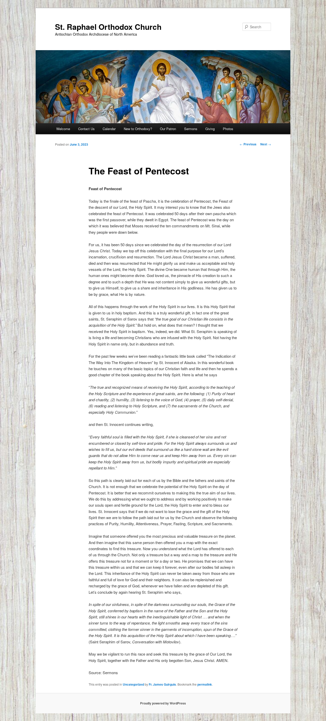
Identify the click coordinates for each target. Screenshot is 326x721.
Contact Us (86, 128)
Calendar (109, 128)
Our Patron (168, 128)
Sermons (190, 128)
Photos (228, 128)
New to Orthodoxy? (138, 128)
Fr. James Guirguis (162, 684)
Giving (210, 128)
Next (265, 144)
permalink (204, 684)
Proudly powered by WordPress (163, 703)
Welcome (63, 128)
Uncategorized (133, 684)
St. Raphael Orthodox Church (108, 26)
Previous (248, 144)
